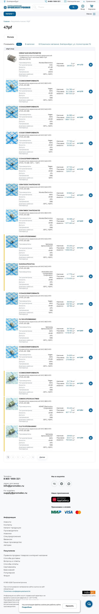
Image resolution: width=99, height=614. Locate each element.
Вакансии (8, 539)
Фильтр (10, 37)
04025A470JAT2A (27, 264)
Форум (7, 576)
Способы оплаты (11, 564)
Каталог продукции (12, 528)
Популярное (9, 573)
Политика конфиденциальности (17, 591)
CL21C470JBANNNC (27, 426)
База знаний (9, 570)
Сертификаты (10, 567)
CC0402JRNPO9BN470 (29, 107)
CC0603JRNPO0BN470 (29, 347)
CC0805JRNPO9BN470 (29, 373)
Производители (11, 531)
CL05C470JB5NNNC (27, 236)
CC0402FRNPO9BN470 (29, 159)
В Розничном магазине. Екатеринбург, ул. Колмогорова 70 (65, 44)
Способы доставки (12, 558)
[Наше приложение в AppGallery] (60, 499)
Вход (83, 9)
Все (19, 44)
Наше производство (13, 542)
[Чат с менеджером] (89, 604)
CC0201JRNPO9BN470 (29, 133)
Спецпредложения (12, 536)
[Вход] (82, 6)
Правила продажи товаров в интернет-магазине (25, 555)
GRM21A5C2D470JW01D (30, 53)
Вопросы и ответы (12, 561)
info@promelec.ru (14, 486)
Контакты (8, 525)
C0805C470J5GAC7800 (29, 399)
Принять (70, 606)
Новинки (8, 534)
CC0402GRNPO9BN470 (29, 293)
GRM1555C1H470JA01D (29, 184)
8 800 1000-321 (12, 479)
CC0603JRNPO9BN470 (29, 81)
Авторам (7, 545)
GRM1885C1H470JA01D (29, 210)
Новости (7, 522)
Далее (42, 457)
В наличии (29, 44)
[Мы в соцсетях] (54, 484)
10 (33, 457)
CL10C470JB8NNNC (27, 319)
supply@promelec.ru (15, 493)
